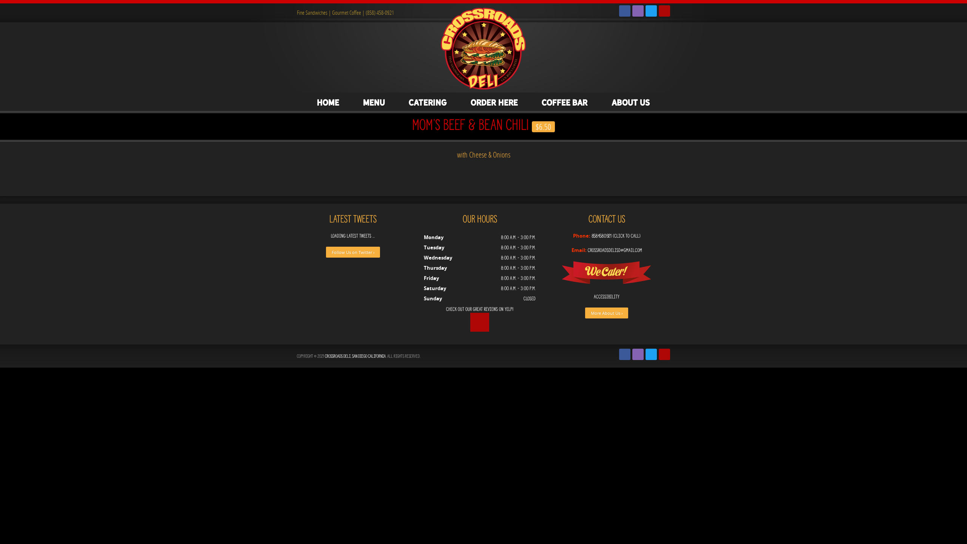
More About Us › (607, 313)
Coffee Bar (565, 102)
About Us (631, 102)
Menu (374, 102)
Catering (428, 102)
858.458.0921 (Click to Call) (616, 236)
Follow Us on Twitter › (353, 252)
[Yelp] (664, 11)
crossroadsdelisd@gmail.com (615, 250)
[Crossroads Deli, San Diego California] (483, 47)
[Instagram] (638, 11)
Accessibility (606, 297)
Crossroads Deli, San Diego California (355, 356)
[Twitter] (651, 11)
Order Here (494, 102)
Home (328, 102)
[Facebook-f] (624, 11)
